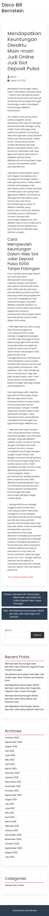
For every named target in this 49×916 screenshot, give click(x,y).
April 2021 (9, 817)
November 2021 (13, 786)
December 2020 (13, 834)
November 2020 (13, 839)
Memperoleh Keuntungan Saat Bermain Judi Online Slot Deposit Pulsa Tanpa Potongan (24, 666)
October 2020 (12, 843)
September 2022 (13, 742)
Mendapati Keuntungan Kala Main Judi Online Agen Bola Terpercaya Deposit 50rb (24, 677)
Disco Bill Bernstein (13, 8)
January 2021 (11, 830)
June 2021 (10, 808)
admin (13, 76)
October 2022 (12, 737)
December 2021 (13, 781)
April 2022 (10, 764)
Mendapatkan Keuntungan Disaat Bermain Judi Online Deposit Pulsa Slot (24, 708)
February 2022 (12, 772)
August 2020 (11, 852)
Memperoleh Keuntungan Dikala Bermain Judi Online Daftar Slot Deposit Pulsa (21, 698)
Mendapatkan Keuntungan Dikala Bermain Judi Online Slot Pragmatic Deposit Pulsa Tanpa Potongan (23, 688)
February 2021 (12, 826)
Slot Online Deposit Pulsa (20, 576)
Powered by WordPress (25, 910)
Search (8, 630)
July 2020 (9, 856)
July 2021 (9, 803)
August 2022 (11, 746)
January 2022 (12, 777)
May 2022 (10, 759)
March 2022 (11, 768)
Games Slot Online (14, 885)
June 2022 (10, 755)
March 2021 (10, 821)
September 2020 (13, 848)
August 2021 (11, 799)
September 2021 (13, 795)
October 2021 (12, 790)
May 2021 (9, 812)
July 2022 (9, 750)
